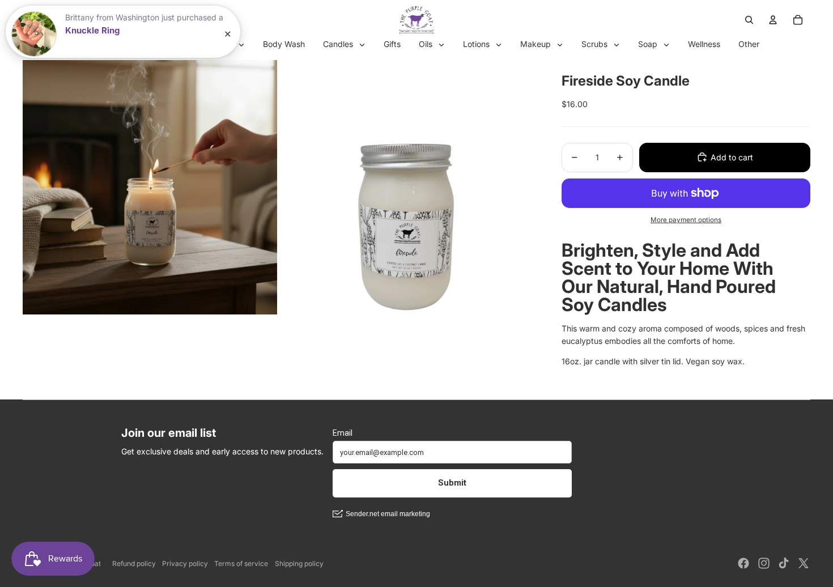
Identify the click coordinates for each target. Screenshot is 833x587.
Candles (339, 44)
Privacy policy (185, 563)
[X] (803, 563)
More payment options (686, 219)
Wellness (704, 44)
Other (748, 44)
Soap (649, 44)
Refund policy (134, 563)
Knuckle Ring (92, 30)
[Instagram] (764, 563)
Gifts (392, 44)
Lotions (477, 44)
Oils (427, 44)
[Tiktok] (783, 563)
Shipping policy (299, 563)
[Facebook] (743, 563)
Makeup (536, 44)
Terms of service (241, 563)
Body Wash (284, 44)
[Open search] (749, 19)
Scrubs (595, 44)
